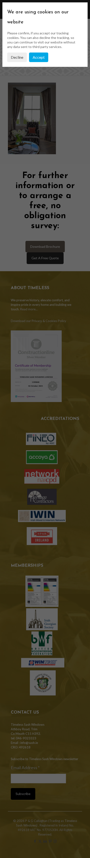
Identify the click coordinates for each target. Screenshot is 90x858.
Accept (39, 57)
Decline (17, 57)
